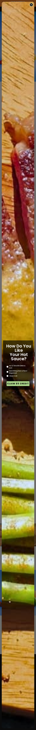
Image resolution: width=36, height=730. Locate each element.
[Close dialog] (31, 4)
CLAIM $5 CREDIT (18, 383)
